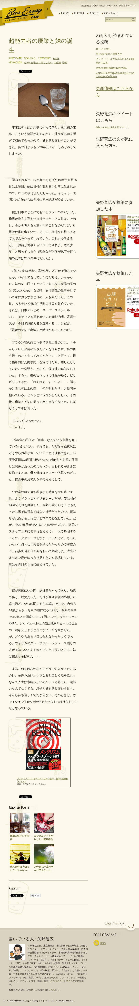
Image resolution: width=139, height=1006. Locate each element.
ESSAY (65, 13)
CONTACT (111, 13)
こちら (51, 990)
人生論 (57, 62)
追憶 (64, 62)
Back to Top (114, 923)
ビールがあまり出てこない (38, 62)
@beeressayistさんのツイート (112, 127)
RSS (103, 943)
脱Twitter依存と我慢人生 (109, 53)
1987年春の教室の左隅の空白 (111, 67)
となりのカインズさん (62, 981)
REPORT (79, 13)
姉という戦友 (103, 49)
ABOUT (94, 13)
